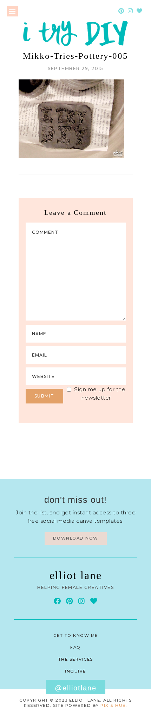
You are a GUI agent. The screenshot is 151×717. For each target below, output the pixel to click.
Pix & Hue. (113, 705)
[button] (12, 11)
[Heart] (139, 10)
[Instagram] (130, 10)
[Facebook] (57, 601)
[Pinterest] (121, 10)
